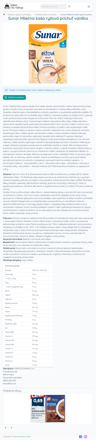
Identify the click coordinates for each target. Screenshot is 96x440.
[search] (69, 6)
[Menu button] (88, 6)
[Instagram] (85, 436)
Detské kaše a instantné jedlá (49, 14)
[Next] (11, 427)
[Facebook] (80, 436)
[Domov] (4, 14)
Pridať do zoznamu (16, 97)
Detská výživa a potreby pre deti (23, 14)
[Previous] (5, 427)
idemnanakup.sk (19, 436)
